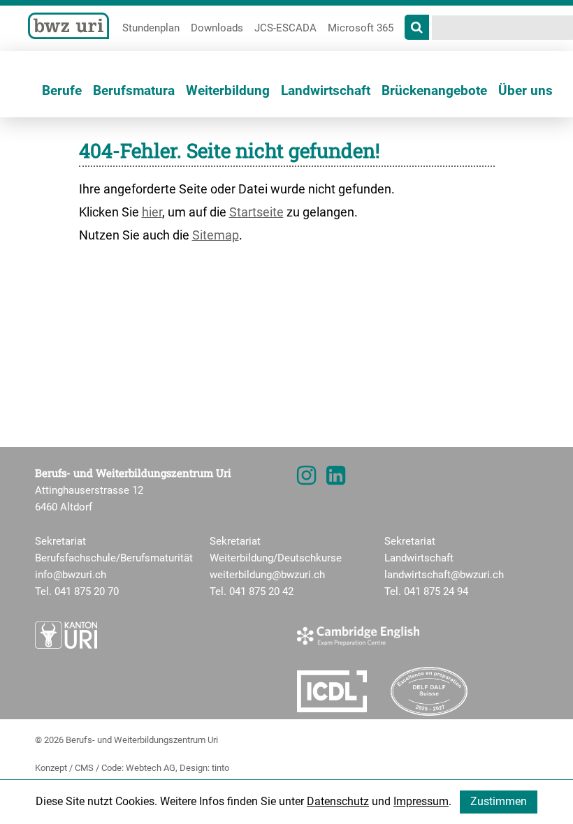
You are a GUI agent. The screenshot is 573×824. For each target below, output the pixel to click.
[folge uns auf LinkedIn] (335, 479)
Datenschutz (338, 801)
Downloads (217, 28)
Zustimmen (498, 801)
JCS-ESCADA (285, 28)
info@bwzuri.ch (70, 574)
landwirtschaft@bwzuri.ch (444, 574)
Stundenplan (151, 28)
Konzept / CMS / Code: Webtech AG (105, 768)
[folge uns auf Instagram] (306, 479)
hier (152, 212)
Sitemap (215, 235)
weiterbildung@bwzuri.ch (267, 574)
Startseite (256, 212)
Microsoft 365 (360, 28)
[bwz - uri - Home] (72, 24)
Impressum (421, 801)
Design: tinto (204, 768)
